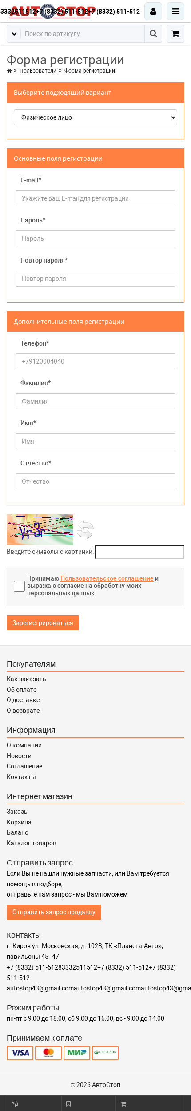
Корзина (19, 822)
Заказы (18, 811)
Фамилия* (35, 383)
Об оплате (21, 689)
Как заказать (26, 679)
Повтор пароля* (44, 260)
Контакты (21, 776)
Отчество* (35, 463)
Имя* (28, 423)
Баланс (17, 832)
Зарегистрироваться (42, 622)
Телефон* (34, 343)
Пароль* (32, 220)
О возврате (23, 710)
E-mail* (30, 180)
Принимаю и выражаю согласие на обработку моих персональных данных (93, 586)
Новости (19, 756)
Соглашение (24, 766)
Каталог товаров (31, 843)
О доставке (23, 699)
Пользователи (38, 71)
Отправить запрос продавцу (54, 912)
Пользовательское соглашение (107, 578)
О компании (24, 745)
